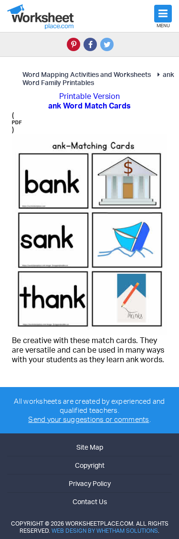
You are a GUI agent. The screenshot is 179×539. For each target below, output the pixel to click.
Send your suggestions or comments (88, 419)
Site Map (89, 447)
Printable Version (89, 96)
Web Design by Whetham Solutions (105, 530)
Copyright (90, 465)
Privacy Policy (90, 483)
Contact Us (90, 501)
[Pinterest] (73, 44)
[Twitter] (107, 44)
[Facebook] (90, 44)
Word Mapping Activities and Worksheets (86, 74)
